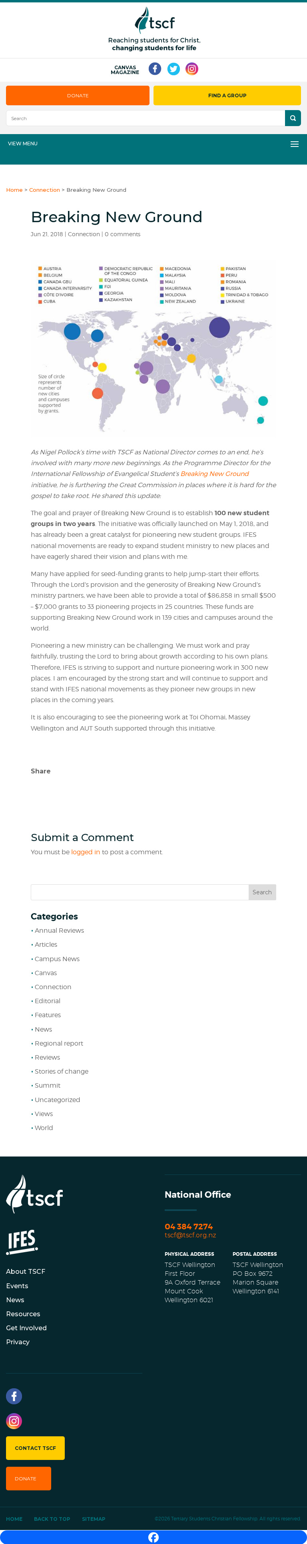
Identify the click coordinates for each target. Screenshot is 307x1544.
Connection (84, 234)
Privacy (18, 1342)
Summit (47, 1085)
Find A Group (227, 95)
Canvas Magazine (125, 70)
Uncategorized (57, 1100)
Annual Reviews (59, 930)
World (44, 1128)
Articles (46, 944)
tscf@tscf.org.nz (190, 1235)
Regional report (59, 1043)
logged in (85, 852)
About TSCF (25, 1271)
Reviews (47, 1057)
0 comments (122, 234)
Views (44, 1114)
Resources (23, 1314)
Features (48, 1015)
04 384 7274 (189, 1227)
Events (17, 1286)
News (43, 1029)
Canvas (46, 973)
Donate (78, 95)
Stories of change (61, 1071)
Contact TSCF (35, 1448)
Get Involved (26, 1328)
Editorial (47, 1001)
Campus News (57, 959)
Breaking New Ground (214, 474)
